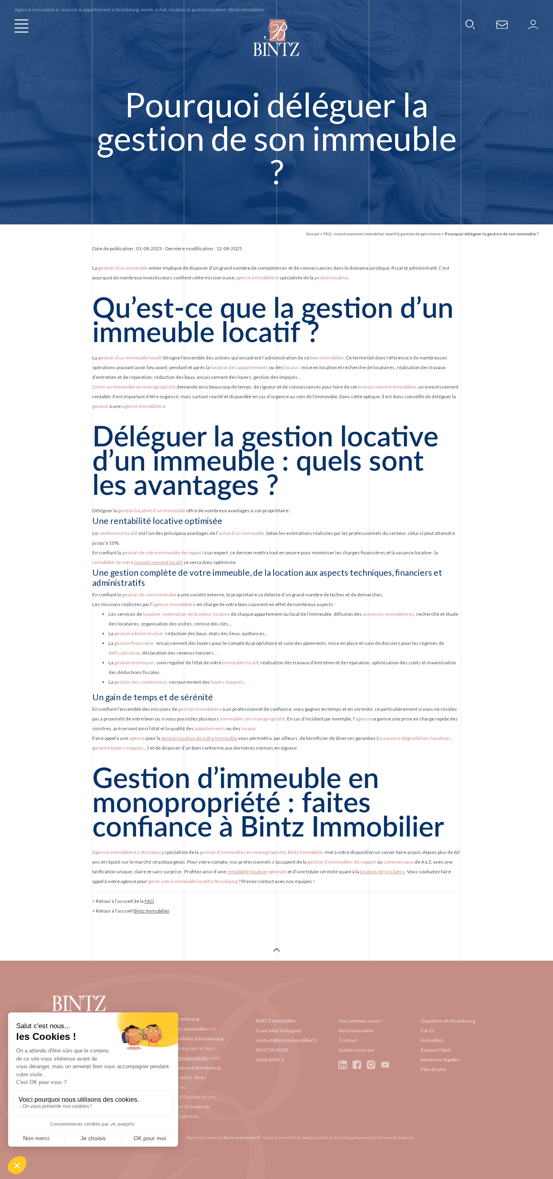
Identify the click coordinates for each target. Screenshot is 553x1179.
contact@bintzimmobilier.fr (287, 1040)
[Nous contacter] (502, 24)
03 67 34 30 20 (271, 1050)
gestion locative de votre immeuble (199, 738)
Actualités (432, 1040)
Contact (347, 1040)
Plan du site (433, 1069)
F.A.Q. (427, 1030)
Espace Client (436, 1050)
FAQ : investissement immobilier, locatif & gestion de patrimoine (382, 234)
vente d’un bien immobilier (180, 1058)
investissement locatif (158, 562)
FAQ (149, 901)
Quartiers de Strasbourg (448, 1021)
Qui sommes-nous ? (360, 1021)
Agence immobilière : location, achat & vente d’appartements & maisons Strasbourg (338, 1137)
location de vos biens (382, 871)
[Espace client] (533, 24)
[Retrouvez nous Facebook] (357, 1064)
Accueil (312, 234)
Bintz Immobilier (152, 911)
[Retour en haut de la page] (276, 950)
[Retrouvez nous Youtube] (385, 1064)
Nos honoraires (356, 1030)
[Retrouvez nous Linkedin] (343, 1064)
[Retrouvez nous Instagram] (371, 1064)
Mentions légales (440, 1059)
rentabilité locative (247, 871)
